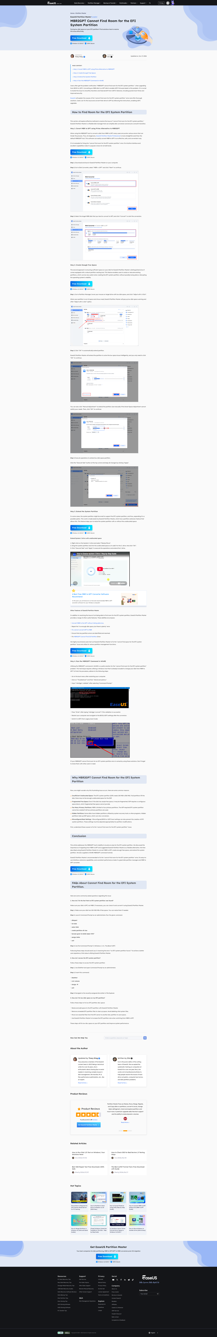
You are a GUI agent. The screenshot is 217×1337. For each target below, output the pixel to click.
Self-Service (82, 1279)
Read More (124, 1125)
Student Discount (116, 1314)
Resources (62, 1276)
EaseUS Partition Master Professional (108, 136)
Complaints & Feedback (118, 1320)
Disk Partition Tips (63, 1298)
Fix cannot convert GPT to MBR (82, 630)
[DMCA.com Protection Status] (67, 1332)
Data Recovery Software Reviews (67, 1292)
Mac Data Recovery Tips (64, 1282)
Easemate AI (101, 1304)
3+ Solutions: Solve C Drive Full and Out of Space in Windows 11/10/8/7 (117, 1230)
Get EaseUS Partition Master (88, 1125)
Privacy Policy (102, 1285)
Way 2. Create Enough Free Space (85, 73)
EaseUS (72, 98)
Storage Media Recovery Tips (66, 1285)
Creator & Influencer (117, 1307)
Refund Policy (102, 1282)
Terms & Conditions (103, 1295)
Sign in (168, 3)
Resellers (114, 1301)
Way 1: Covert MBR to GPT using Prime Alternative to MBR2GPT (94, 69)
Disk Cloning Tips (62, 1301)
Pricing (161, 3)
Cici (108, 56)
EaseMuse (101, 1307)
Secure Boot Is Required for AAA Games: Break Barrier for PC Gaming (79, 1207)
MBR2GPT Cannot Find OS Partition (85, 636)
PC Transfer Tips (62, 1310)
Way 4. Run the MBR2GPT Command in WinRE (89, 80)
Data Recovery (79, 3)
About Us (114, 1289)
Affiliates (114, 1304)
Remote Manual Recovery (86, 1288)
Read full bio (82, 1083)
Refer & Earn (115, 1317)
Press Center (115, 1292)
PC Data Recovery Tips (64, 1279)
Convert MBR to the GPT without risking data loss (88, 623)
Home (72, 13)
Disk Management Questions (87, 1301)
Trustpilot (94, 17)
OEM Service (115, 1310)
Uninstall (100, 1279)
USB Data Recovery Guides (65, 1288)
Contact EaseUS (116, 1298)
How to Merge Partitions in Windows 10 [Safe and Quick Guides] (79, 1230)
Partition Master (81, 13)
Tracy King (79, 56)
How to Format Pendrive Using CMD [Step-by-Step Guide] (117, 1207)
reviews (94, 1120)
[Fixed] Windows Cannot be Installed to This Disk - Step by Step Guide (99, 1230)
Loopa (100, 1310)
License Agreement (103, 1292)
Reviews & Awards (117, 1295)
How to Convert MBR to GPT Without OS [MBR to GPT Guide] (137, 1207)
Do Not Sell (101, 1288)
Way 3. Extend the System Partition (85, 77)
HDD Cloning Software (64, 1307)
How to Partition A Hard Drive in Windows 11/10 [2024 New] (98, 1207)
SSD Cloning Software (64, 1304)
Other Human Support (85, 1292)
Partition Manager (94, 3)
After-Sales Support (84, 1285)
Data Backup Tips (63, 1295)
